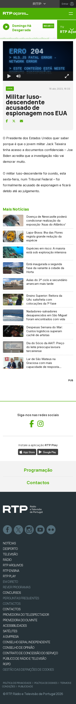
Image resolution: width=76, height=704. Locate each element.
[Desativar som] (15, 699)
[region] (38, 352)
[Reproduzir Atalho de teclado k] (6, 699)
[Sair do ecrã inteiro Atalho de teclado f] (69, 699)
